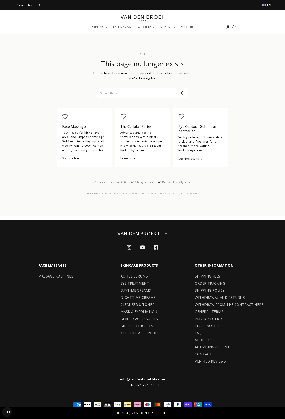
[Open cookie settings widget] (7, 412)
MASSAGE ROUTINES (55, 276)
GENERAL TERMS (209, 311)
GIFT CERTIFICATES (137, 326)
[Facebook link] (156, 247)
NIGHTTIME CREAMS (138, 297)
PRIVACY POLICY (208, 318)
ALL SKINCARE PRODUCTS (143, 333)
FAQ (198, 333)
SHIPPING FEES (207, 276)
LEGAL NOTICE (207, 326)
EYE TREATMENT (135, 283)
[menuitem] (99, 27)
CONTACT (203, 354)
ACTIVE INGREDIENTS (213, 347)
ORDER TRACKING (210, 283)
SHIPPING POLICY (210, 290)
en (269, 5)
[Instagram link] (129, 247)
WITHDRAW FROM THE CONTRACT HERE (229, 304)
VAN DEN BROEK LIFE (149, 413)
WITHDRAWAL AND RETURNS (220, 297)
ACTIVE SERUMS (134, 276)
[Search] (182, 93)
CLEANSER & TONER (138, 304)
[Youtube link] (142, 247)
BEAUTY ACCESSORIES (139, 318)
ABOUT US (204, 340)
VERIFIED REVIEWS (210, 361)
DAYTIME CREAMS (136, 290)
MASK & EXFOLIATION (139, 311)
